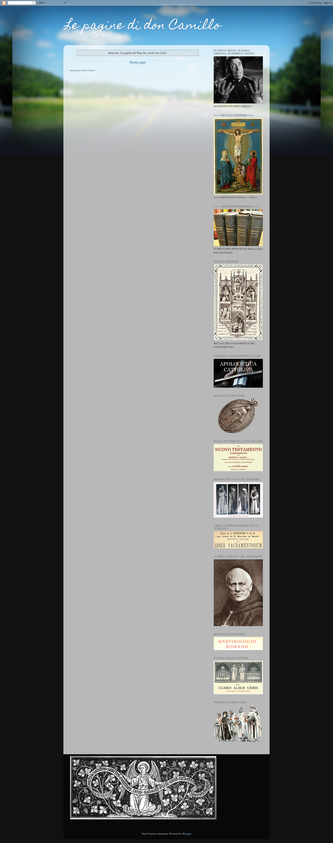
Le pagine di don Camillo (142, 26)
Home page (138, 62)
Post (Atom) (88, 70)
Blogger (186, 833)
